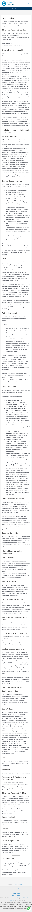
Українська (21, 884)
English (15, 884)
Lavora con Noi (16, 889)
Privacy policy (16, 893)
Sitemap (16, 891)
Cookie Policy (16, 895)
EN (15, 8)
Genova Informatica (13, 898)
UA (18, 8)
